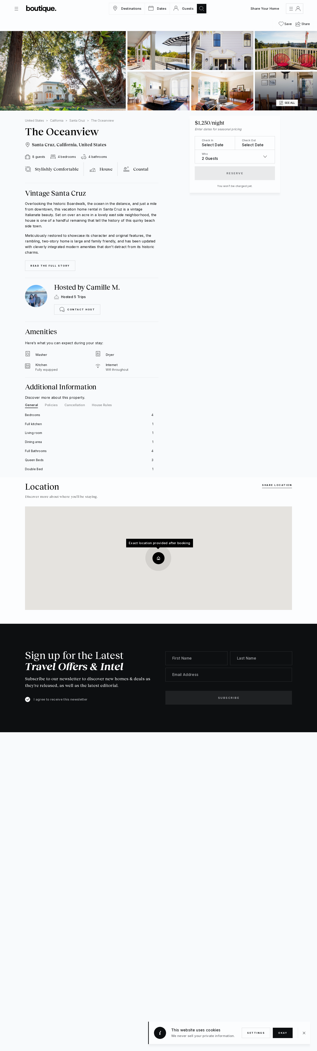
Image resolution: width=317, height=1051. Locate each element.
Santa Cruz (77, 120)
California (56, 120)
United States (34, 120)
